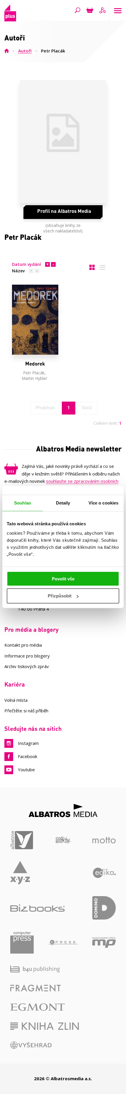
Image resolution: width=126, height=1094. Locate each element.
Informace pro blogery (27, 656)
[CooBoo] (63, 840)
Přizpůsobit (59, 595)
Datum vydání (26, 264)
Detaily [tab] (63, 502)
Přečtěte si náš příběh (26, 711)
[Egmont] (37, 1007)
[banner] (10, 19)
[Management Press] (104, 942)
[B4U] (35, 969)
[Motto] (104, 840)
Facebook (27, 756)
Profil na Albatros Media (64, 211)
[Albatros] (22, 840)
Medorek (35, 364)
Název (18, 271)
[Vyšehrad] (30, 1045)
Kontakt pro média (23, 645)
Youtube (26, 769)
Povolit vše (63, 578)
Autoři (25, 51)
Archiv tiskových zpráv (26, 666)
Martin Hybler (34, 378)
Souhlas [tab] (22, 502)
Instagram (28, 743)
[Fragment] (35, 988)
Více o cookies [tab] (103, 502)
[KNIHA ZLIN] (44, 1026)
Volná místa (16, 700)
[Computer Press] (22, 942)
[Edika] (104, 872)
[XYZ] (20, 872)
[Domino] (104, 907)
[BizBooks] (37, 907)
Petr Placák (34, 373)
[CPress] (63, 942)
